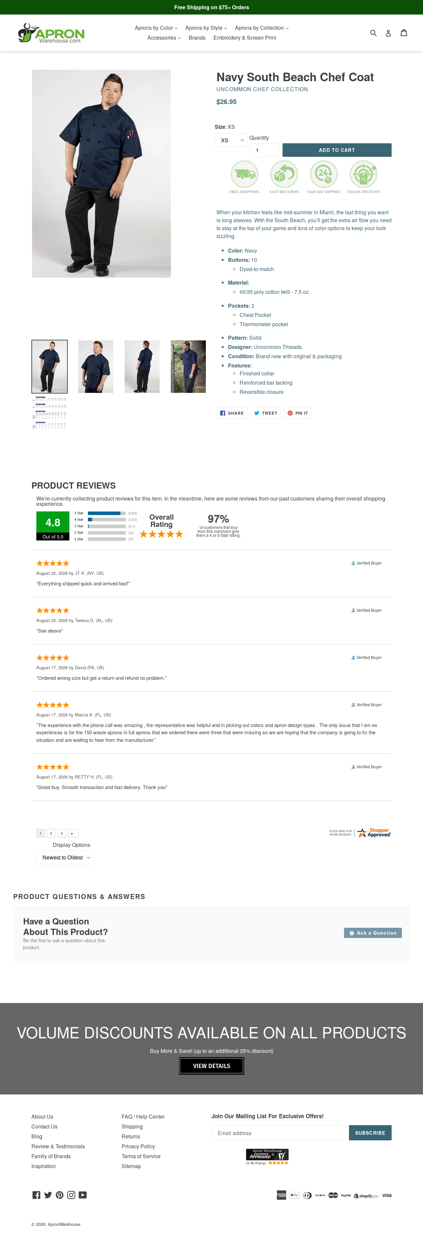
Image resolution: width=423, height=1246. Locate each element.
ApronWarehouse (64, 1224)
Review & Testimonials (58, 1146)
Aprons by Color (154, 27)
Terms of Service (141, 1156)
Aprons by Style (204, 27)
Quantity (259, 137)
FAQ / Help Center (143, 1116)
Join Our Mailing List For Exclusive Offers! (268, 1116)
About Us (42, 1116)
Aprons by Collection (260, 27)
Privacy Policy (138, 1146)
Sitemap (131, 1166)
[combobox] (377, 32)
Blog (36, 1136)
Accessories (162, 37)
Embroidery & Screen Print (244, 37)
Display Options (71, 844)
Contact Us (44, 1126)
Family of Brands (51, 1156)
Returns (131, 1136)
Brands (197, 37)
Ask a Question (376, 932)
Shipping (132, 1126)
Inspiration (43, 1166)
